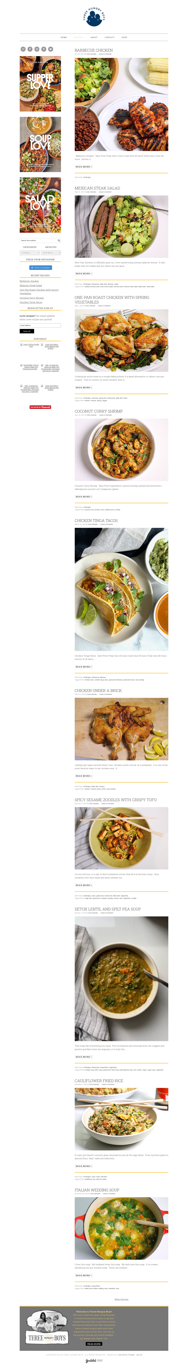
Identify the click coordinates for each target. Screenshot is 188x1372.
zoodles (133, 898)
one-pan (93, 400)
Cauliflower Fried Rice (99, 1080)
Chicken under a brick (98, 789)
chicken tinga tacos (101, 680)
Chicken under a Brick (98, 690)
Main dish (103, 284)
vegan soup (151, 1070)
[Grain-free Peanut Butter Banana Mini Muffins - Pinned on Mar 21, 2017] (50, 347)
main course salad (106, 287)
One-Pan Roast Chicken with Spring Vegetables (112, 300)
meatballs (111, 1288)
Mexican (111, 284)
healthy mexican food (92, 287)
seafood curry (109, 510)
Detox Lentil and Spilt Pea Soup (108, 909)
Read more (94, 1344)
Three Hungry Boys (94, 17)
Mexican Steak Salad (97, 188)
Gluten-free (95, 284)
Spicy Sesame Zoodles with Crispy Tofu (116, 799)
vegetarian (126, 898)
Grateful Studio (126, 1355)
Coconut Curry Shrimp (99, 411)
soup (117, 1288)
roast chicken (111, 789)
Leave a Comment (105, 54)
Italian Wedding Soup (97, 1190)
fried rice (99, 1179)
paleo (104, 1179)
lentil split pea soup (126, 1070)
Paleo (125, 398)
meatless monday (107, 898)
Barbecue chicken (94, 50)
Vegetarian (124, 896)
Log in (139, 1355)
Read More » (84, 166)
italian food (88, 1288)
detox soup (98, 1070)
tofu (120, 898)
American (95, 398)
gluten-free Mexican (115, 680)
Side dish (104, 1177)
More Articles (121, 1299)
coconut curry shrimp (92, 510)
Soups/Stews (104, 1067)
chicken (87, 400)
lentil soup (115, 1070)
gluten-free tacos (129, 680)
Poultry (101, 786)
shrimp (117, 510)
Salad (116, 284)
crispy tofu (88, 898)
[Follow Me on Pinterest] (40, 409)
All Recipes (87, 177)
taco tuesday (140, 680)
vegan (144, 1070)
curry (102, 510)
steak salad (150, 287)
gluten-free (103, 398)
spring (99, 400)
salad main (142, 287)
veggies (104, 400)
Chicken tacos (89, 680)
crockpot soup (89, 1070)
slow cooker (137, 1070)
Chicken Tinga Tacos (96, 520)
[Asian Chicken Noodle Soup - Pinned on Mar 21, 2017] (30, 346)
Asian (94, 896)
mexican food (118, 287)
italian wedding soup (100, 1288)
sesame (116, 898)
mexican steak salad (130, 287)
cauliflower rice (90, 1179)
